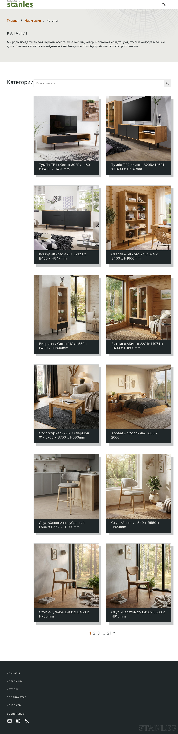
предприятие (17, 697)
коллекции (15, 681)
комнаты (13, 673)
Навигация (33, 20)
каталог (13, 689)
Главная (13, 20)
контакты (14, 705)
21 (109, 633)
